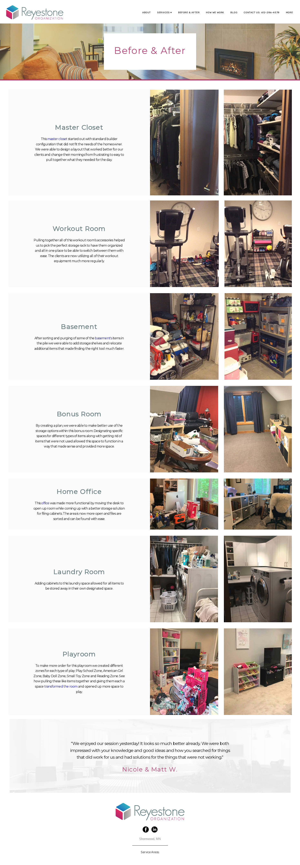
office (45, 503)
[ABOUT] (146, 15)
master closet (57, 139)
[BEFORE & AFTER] (188, 15)
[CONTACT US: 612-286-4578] (260, 15)
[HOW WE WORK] (214, 15)
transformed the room (61, 686)
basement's (103, 338)
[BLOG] (233, 15)
